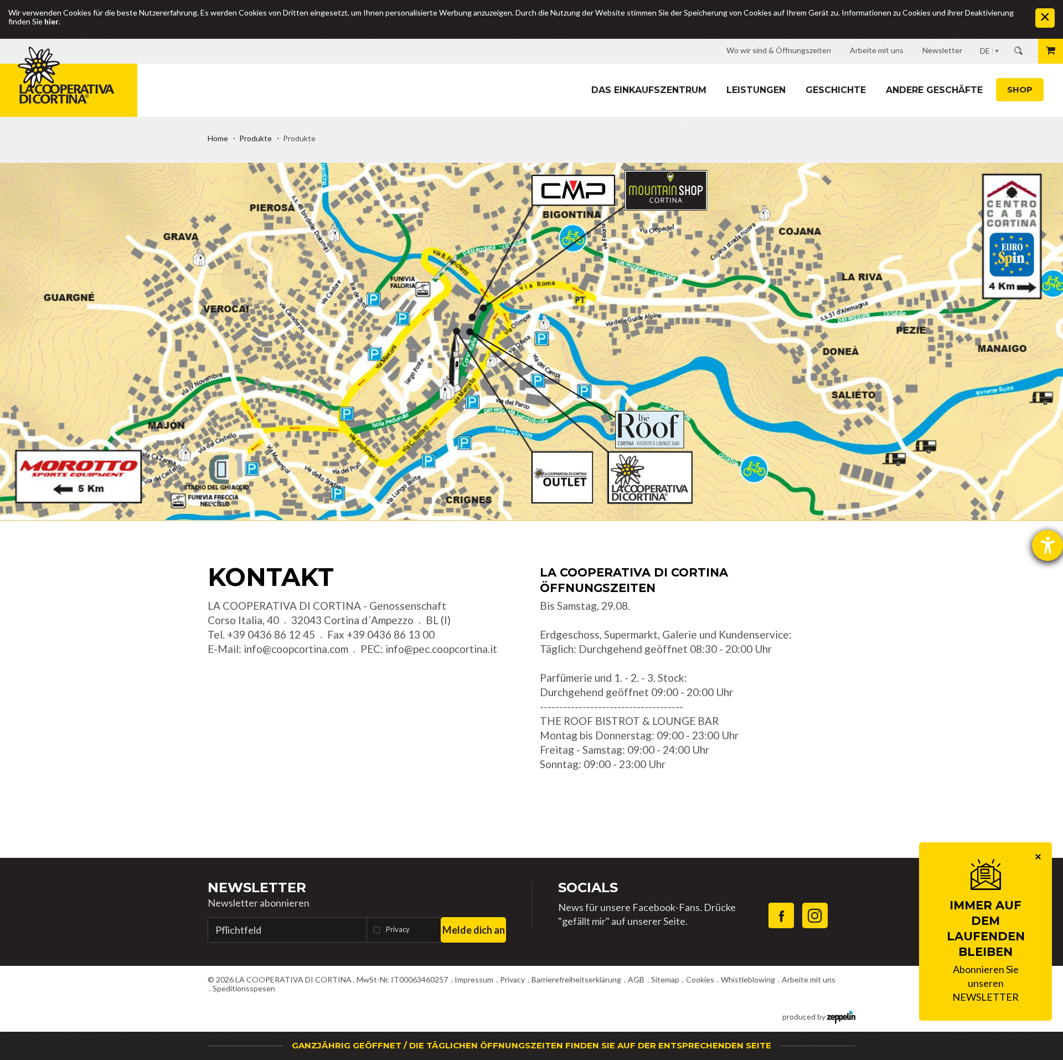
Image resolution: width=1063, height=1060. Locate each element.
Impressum (474, 979)
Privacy (398, 929)
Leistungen (756, 90)
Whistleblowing (748, 979)
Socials (588, 887)
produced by (804, 1016)
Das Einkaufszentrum (648, 90)
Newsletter (257, 887)
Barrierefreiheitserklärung (576, 979)
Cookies (700, 979)
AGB (636, 979)
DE (985, 50)
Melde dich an (473, 930)
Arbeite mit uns (808, 979)
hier (51, 21)
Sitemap (665, 979)
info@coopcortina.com (296, 648)
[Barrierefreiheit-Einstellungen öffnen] (1047, 545)
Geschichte (836, 90)
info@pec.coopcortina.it (441, 648)
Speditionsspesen (244, 988)
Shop (1020, 89)
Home (218, 138)
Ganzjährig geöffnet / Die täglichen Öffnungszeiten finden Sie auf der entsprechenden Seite (531, 1045)
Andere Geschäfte (934, 90)
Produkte (255, 138)
